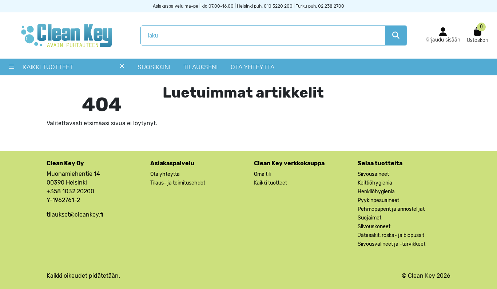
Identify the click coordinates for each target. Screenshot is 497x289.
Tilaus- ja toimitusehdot (177, 183)
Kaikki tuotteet (48, 67)
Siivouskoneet (374, 226)
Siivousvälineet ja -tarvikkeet (391, 244)
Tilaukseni (200, 67)
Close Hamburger (122, 69)
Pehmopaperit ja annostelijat (391, 209)
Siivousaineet (373, 174)
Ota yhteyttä (252, 67)
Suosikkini (154, 67)
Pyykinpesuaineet (378, 200)
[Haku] (396, 35)
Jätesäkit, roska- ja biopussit (391, 235)
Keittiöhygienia (375, 183)
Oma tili (262, 174)
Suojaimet (369, 218)
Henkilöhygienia (376, 192)
